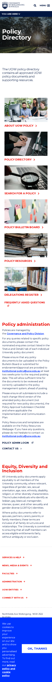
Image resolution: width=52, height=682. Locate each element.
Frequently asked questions (24, 302)
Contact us (10, 448)
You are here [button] (10, 14)
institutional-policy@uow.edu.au (21, 371)
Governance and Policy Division (25, 333)
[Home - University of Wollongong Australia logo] (13, 5)
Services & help (11, 557)
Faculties (8, 573)
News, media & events (15, 565)
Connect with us (13, 597)
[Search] (35, 5)
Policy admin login (15, 442)
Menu (43, 5)
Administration (12, 581)
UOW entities (10, 589)
